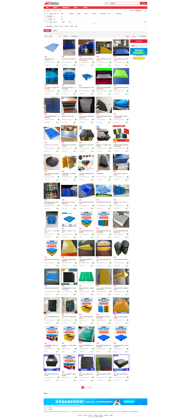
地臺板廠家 (73, 406)
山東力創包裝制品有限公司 (67, 234)
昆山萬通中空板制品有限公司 (50, 148)
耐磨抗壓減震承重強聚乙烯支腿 (121, 259)
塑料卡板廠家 (67, 406)
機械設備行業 (66, 7)
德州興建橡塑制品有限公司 (84, 262)
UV (78, 393)
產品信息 (47, 30)
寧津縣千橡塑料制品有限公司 (67, 262)
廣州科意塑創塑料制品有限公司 (50, 205)
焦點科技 (97, 416)
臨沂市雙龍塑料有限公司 (49, 91)
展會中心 (76, 7)
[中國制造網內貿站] (51, 3)
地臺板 (76, 26)
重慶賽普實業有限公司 (100, 234)
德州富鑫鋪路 (100, 173)
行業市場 (85, 7)
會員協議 (106, 415)
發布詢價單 (139, 41)
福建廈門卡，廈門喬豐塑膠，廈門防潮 (86, 59)
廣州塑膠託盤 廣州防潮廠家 (103, 202)
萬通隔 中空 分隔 (68, 116)
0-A (49, 393)
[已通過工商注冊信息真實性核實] (58, 62)
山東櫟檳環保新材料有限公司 (84, 148)
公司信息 (55, 30)
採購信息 (55, 7)
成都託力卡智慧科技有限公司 (84, 234)
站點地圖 (95, 415)
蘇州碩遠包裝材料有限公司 (119, 62)
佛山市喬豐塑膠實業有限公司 (50, 62)
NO (68, 393)
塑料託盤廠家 (62, 406)
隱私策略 (100, 415)
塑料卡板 (61, 26)
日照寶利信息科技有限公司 (101, 91)
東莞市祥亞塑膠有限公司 (119, 91)
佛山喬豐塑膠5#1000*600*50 (49, 59)
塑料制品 (66, 26)
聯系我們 (85, 415)
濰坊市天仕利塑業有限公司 (84, 91)
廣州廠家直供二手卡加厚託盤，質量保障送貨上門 (51, 203)
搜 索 (143, 3)
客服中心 (90, 415)
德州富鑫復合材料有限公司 (101, 177)
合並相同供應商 (143, 36)
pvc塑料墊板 (49, 407)
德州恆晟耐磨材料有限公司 (119, 148)
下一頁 (89, 387)
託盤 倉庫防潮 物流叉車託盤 (86, 87)
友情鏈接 (111, 415)
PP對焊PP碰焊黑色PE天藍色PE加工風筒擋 (121, 117)
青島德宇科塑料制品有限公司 (119, 234)
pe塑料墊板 (55, 26)
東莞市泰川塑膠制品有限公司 (67, 62)
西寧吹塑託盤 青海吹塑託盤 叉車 (51, 288)
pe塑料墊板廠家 (56, 406)
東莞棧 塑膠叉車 (69, 59)
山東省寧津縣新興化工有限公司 (67, 177)
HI (60, 393)
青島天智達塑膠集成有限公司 (102, 62)
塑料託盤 (71, 26)
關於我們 (80, 415)
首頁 (47, 7)
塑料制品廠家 (78, 406)
